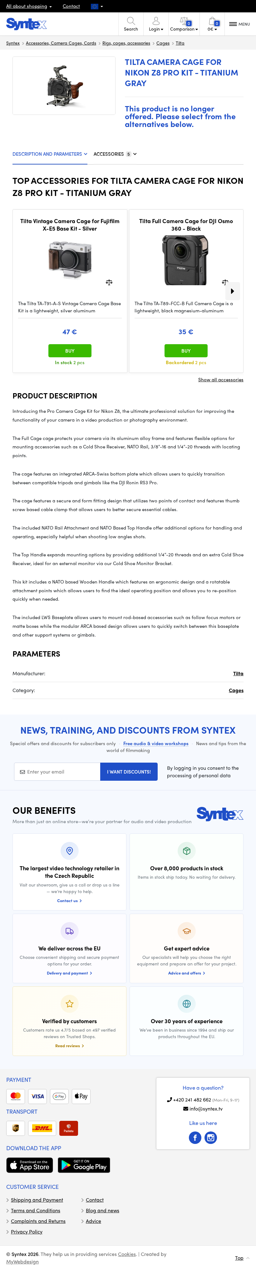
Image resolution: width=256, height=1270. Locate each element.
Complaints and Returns (38, 1220)
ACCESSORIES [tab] (112, 153)
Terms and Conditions (35, 1210)
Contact (71, 5)
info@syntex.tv (206, 1108)
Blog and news (102, 1210)
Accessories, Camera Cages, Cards (61, 43)
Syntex (13, 43)
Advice (93, 1220)
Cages (163, 43)
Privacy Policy (26, 1231)
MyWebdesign (22, 1261)
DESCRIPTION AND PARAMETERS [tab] (47, 153)
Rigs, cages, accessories (126, 43)
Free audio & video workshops (156, 743)
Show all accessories (221, 379)
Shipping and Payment (37, 1199)
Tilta (180, 43)
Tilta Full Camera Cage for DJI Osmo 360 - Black (186, 224)
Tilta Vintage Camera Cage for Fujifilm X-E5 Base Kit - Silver (70, 224)
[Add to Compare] (109, 282)
